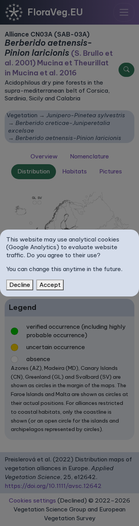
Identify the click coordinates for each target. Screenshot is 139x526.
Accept (50, 284)
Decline (19, 284)
